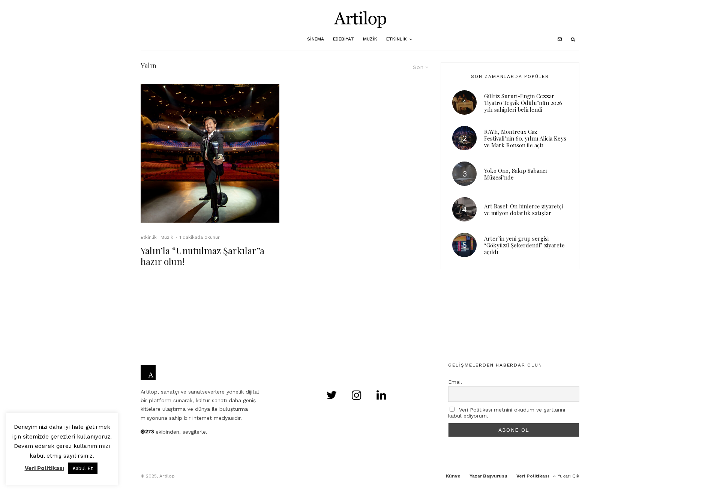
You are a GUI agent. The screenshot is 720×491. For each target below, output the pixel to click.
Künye (453, 476)
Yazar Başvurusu (488, 476)
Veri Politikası (532, 476)
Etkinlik (396, 39)
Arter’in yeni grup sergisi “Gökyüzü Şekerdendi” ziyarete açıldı (524, 245)
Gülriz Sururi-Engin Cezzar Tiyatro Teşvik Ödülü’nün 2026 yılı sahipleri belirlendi (523, 103)
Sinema (315, 39)
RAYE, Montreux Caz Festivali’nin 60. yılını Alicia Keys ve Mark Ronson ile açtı (525, 138)
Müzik (370, 39)
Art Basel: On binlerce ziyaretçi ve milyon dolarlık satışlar (523, 209)
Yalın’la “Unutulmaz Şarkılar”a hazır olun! (202, 256)
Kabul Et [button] (82, 468)
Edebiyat (343, 39)
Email (455, 382)
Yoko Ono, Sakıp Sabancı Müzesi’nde (515, 174)
